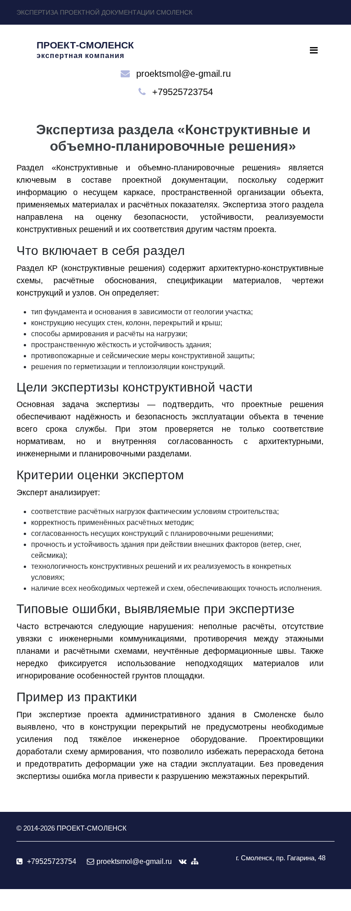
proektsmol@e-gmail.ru (183, 74)
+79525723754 (182, 92)
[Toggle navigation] (314, 50)
